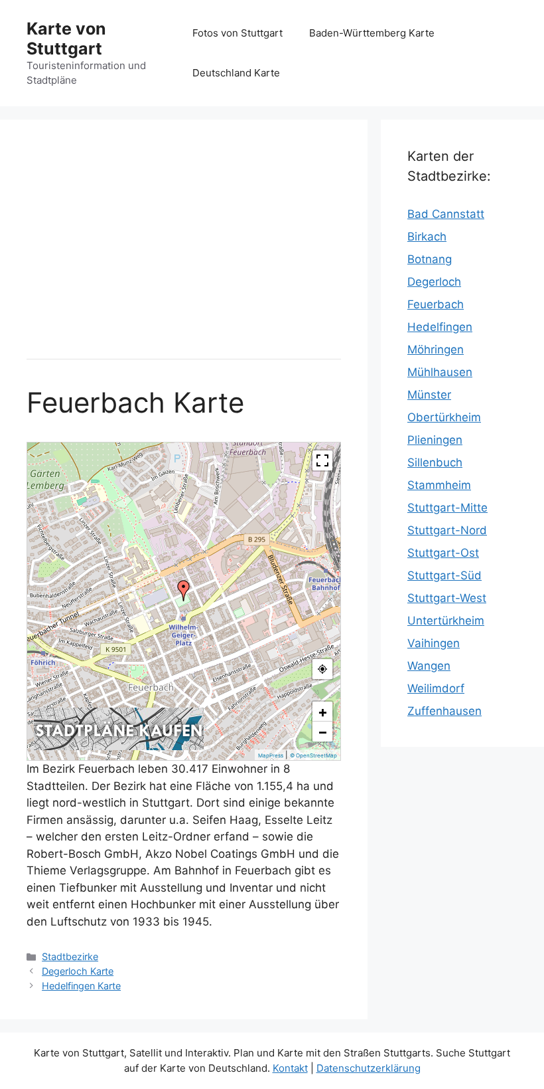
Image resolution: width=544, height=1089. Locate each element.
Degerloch (434, 281)
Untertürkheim (445, 620)
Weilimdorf (435, 688)
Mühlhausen (439, 372)
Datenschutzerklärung (368, 1068)
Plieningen (434, 439)
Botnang (429, 259)
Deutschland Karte (236, 72)
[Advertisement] (184, 239)
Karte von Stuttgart (66, 38)
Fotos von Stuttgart (237, 33)
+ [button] (323, 711)
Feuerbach (435, 304)
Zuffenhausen (444, 711)
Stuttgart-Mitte (447, 507)
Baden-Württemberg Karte (372, 33)
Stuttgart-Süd (444, 575)
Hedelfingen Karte (81, 985)
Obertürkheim (444, 417)
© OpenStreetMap (313, 755)
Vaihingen (433, 643)
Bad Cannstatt (445, 214)
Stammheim (439, 485)
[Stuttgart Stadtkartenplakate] (119, 747)
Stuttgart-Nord (447, 530)
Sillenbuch (434, 462)
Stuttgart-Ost (443, 552)
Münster (429, 394)
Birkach (426, 236)
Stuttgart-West (446, 598)
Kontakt (290, 1068)
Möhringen (435, 349)
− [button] (323, 731)
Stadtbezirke (70, 956)
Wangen (428, 665)
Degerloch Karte (77, 971)
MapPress (270, 755)
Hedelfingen (439, 327)
